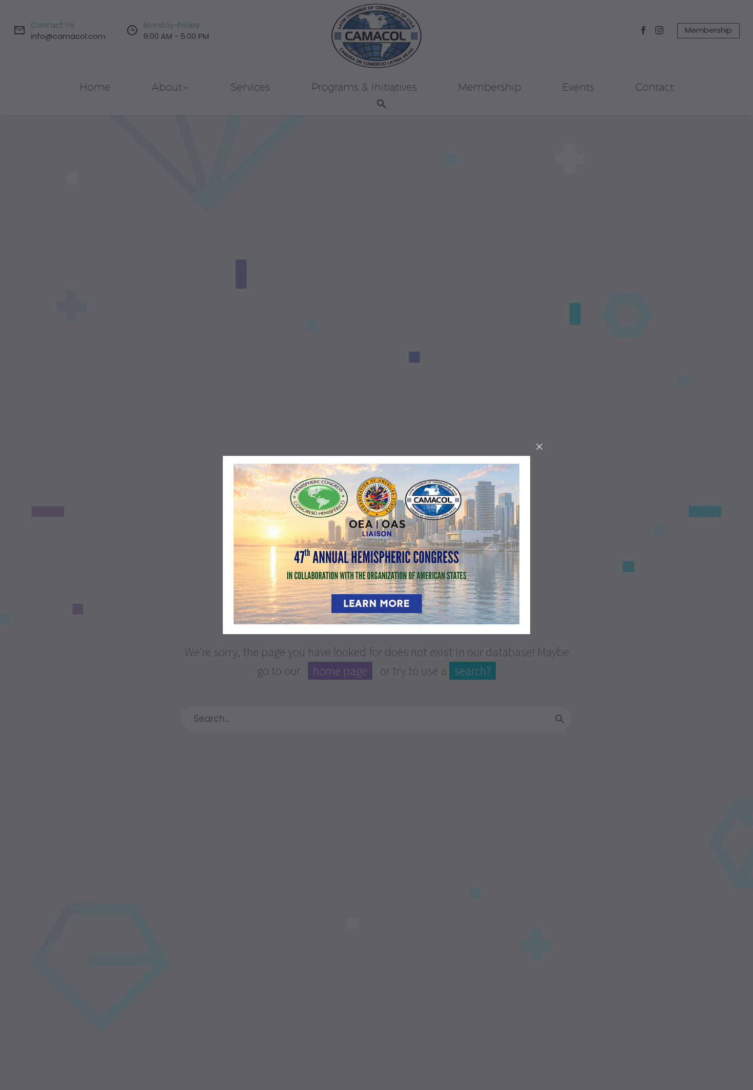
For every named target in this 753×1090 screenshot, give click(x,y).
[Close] (539, 446)
